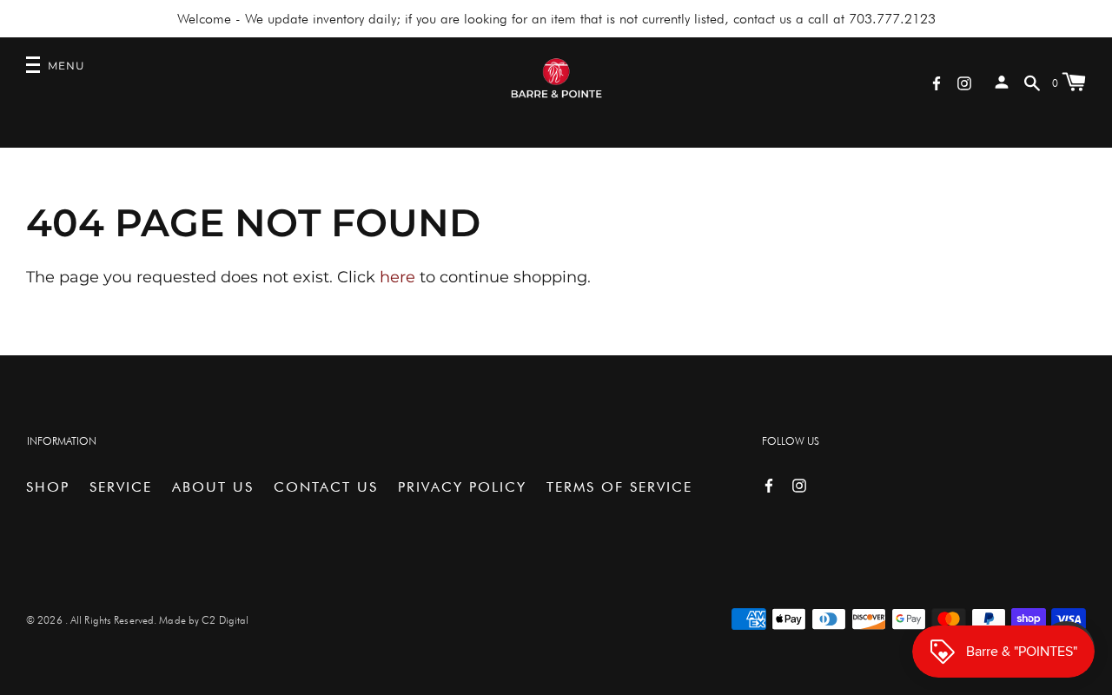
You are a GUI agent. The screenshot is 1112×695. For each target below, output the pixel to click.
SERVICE (120, 487)
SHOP (48, 487)
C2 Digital (225, 619)
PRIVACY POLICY (462, 487)
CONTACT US (326, 487)
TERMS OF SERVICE (619, 487)
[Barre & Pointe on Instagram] (964, 82)
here (397, 277)
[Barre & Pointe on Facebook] (936, 82)
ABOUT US (213, 487)
